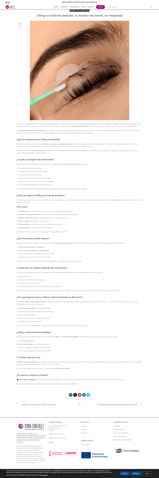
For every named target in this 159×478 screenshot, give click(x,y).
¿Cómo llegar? (85, 445)
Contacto (84, 429)
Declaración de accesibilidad (122, 440)
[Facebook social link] (71, 395)
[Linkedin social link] (84, 395)
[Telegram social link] (88, 395)
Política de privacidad (120, 436)
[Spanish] (9, 2)
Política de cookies (119, 429)
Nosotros (84, 426)
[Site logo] (10, 7)
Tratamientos (84, 10)
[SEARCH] (151, 7)
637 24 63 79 (59, 434)
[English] (6, 2)
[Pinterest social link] (79, 395)
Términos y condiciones (120, 433)
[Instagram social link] (52, 442)
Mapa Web (84, 433)
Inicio (78, 10)
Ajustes (147, 473)
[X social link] (75, 395)
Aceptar (124, 473)
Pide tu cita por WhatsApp (27, 380)
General (73, 10)
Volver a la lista (79, 403)
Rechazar (136, 473)
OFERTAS (100, 7)
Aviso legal (116, 426)
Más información (43, 475)
